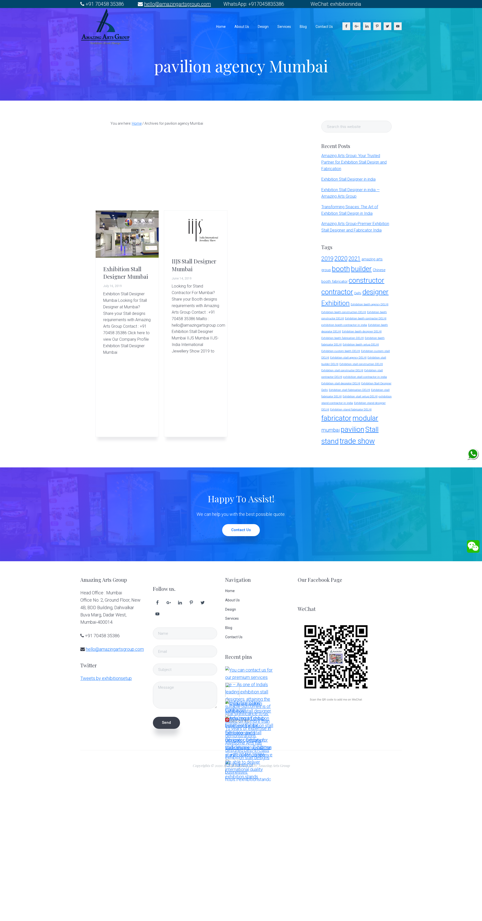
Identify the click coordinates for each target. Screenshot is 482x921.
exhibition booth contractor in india (344, 325)
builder (361, 269)
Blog (228, 627)
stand (330, 441)
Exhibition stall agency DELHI (348, 357)
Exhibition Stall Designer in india (348, 179)
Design (230, 609)
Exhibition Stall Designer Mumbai (125, 272)
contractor (337, 292)
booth (341, 269)
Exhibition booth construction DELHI (343, 312)
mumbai (330, 430)
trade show (357, 441)
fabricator (336, 418)
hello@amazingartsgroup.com (177, 4)
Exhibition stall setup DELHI (360, 396)
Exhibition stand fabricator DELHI (351, 409)
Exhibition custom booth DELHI (340, 351)
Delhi (357, 293)
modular (365, 418)
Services (232, 618)
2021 (354, 258)
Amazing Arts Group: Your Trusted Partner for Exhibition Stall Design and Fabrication (354, 162)
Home (230, 591)
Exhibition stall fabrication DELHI (349, 390)
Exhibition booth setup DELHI (361, 344)
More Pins (240, 720)
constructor (366, 280)
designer (375, 292)
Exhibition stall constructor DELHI (342, 370)
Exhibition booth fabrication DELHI (342, 338)
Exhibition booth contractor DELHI (365, 318)
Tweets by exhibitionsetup (106, 678)
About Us (232, 600)
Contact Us (241, 530)
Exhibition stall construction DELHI (361, 364)
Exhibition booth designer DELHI (362, 331)
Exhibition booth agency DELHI (369, 304)
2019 (327, 258)
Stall (372, 429)
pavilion (352, 429)
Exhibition (335, 303)
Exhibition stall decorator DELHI (340, 383)
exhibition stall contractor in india (365, 377)
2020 (340, 258)
